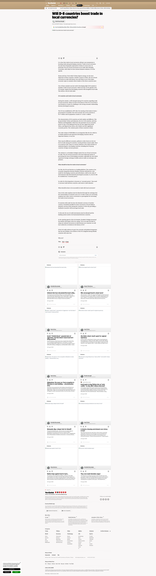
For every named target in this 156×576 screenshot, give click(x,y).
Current (79, 542)
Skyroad (62, 563)
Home (53, 10)
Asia (46, 539)
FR (61, 492)
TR (55, 492)
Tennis (90, 540)
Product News (70, 540)
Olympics (91, 545)
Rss (58, 555)
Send (96, 255)
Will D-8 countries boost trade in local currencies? (80, 10)
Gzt (46, 563)
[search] (97, 3)
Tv (78, 548)
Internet (68, 537)
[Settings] (96, 5)
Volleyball (91, 539)
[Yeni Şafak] (52, 3)
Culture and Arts (81, 540)
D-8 (63, 241)
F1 (89, 542)
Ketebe (53, 563)
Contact (54, 555)
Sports (91, 533)
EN (57, 492)
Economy (58, 533)
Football (91, 536)
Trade (67, 241)
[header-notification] (100, 3)
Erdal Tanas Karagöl (64, 10)
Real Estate (58, 539)
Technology (70, 533)
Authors (57, 10)
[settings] (103, 3)
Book (79, 537)
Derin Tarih (58, 563)
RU (63, 492)
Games (68, 536)
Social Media (69, 543)
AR (59, 492)
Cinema (79, 539)
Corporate (47, 555)
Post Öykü (71, 563)
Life (79, 533)
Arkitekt (67, 563)
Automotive (58, 536)
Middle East (47, 542)
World (46, 533)
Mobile (68, 539)
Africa (46, 536)
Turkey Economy (59, 540)
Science (68, 542)
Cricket (90, 543)
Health (79, 543)
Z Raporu (49, 563)
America (46, 537)
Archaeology (80, 536)
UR (65, 492)
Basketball (91, 537)
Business (58, 537)
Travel (79, 547)
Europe (46, 540)
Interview (80, 545)
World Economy (59, 542)
